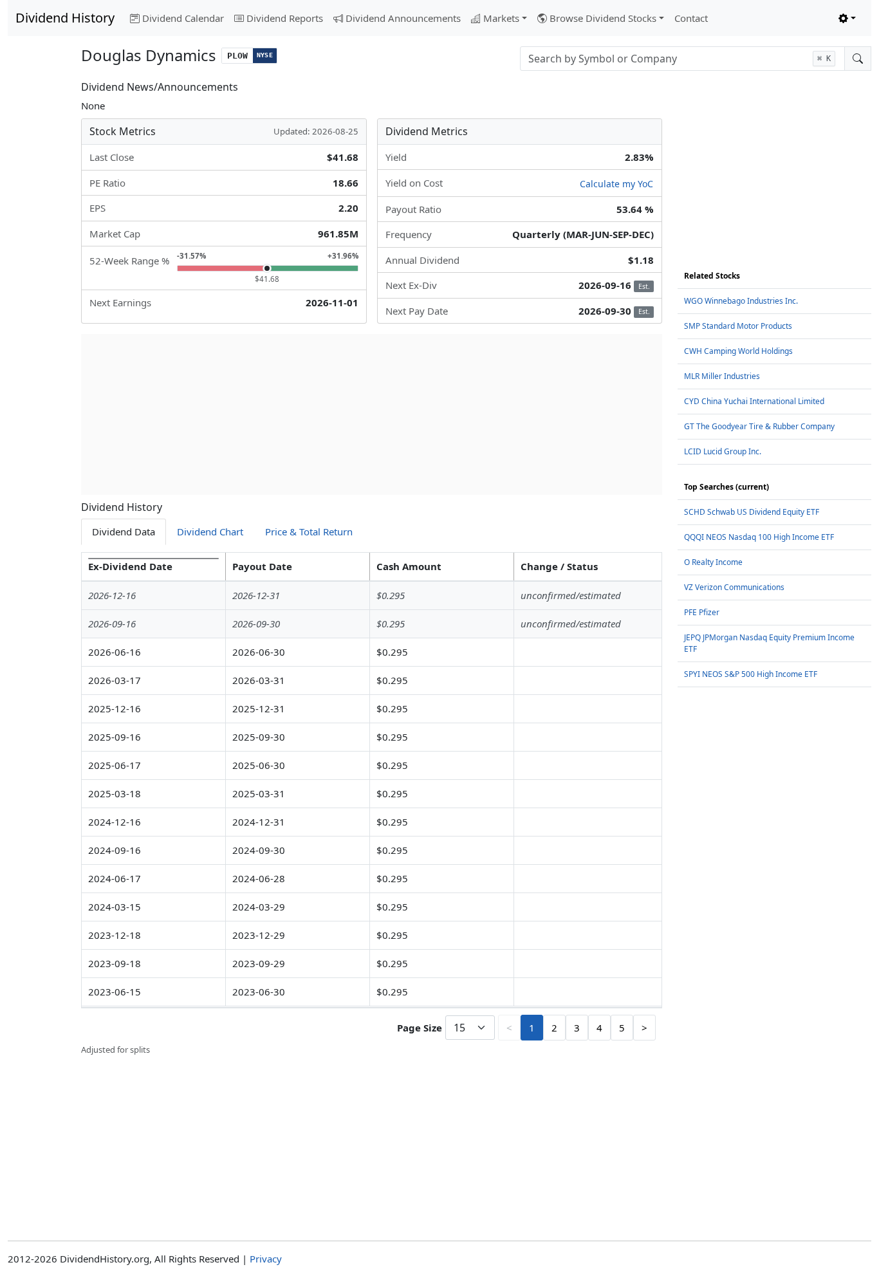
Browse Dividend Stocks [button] (603, 18)
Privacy (266, 1258)
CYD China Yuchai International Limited (754, 401)
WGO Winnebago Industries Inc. (741, 300)
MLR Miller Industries (722, 376)
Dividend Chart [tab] (210, 531)
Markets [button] (501, 18)
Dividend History (65, 17)
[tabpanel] (372, 804)
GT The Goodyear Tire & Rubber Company (759, 426)
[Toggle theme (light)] (847, 18)
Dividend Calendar (183, 18)
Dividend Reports (284, 18)
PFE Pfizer (701, 612)
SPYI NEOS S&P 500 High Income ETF (750, 674)
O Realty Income (713, 562)
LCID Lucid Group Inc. (722, 451)
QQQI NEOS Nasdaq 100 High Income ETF (759, 537)
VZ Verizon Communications (734, 587)
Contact (691, 18)
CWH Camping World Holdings (738, 351)
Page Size (419, 1027)
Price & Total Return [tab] (309, 531)
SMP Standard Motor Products (738, 325)
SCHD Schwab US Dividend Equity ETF (751, 511)
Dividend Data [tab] (123, 531)
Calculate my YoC (616, 184)
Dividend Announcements (403, 18)
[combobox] (682, 58)
